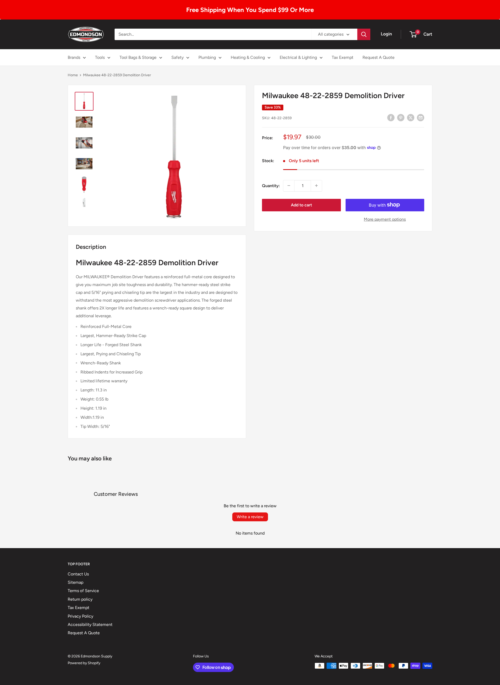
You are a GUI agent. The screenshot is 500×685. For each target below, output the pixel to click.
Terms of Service (83, 590)
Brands (74, 57)
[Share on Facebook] (391, 117)
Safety (177, 57)
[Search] (363, 34)
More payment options (385, 219)
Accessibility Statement (90, 624)
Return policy (80, 599)
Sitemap (75, 582)
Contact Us (78, 574)
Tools (100, 57)
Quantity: (271, 185)
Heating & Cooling (248, 57)
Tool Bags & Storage (138, 57)
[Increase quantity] (316, 185)
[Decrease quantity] (288, 185)
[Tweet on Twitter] (410, 117)
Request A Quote (378, 57)
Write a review (250, 516)
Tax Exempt (342, 57)
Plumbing (207, 57)
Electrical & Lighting (298, 57)
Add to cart (301, 204)
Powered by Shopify (84, 663)
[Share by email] (420, 117)
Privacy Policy (80, 616)
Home (73, 75)
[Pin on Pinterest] (400, 117)
